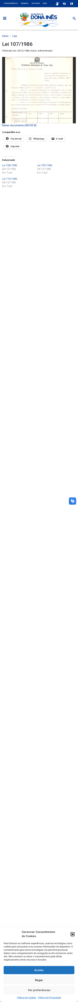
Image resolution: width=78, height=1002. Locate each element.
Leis (15, 36)
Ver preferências (39, 990)
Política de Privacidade (49, 997)
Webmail (25, 3)
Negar (39, 980)
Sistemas (36, 3)
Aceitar (39, 970)
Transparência (11, 3)
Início (5, 36)
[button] (72, 934)
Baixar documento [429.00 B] (19, 125)
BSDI (45, 3)
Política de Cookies (26, 997)
